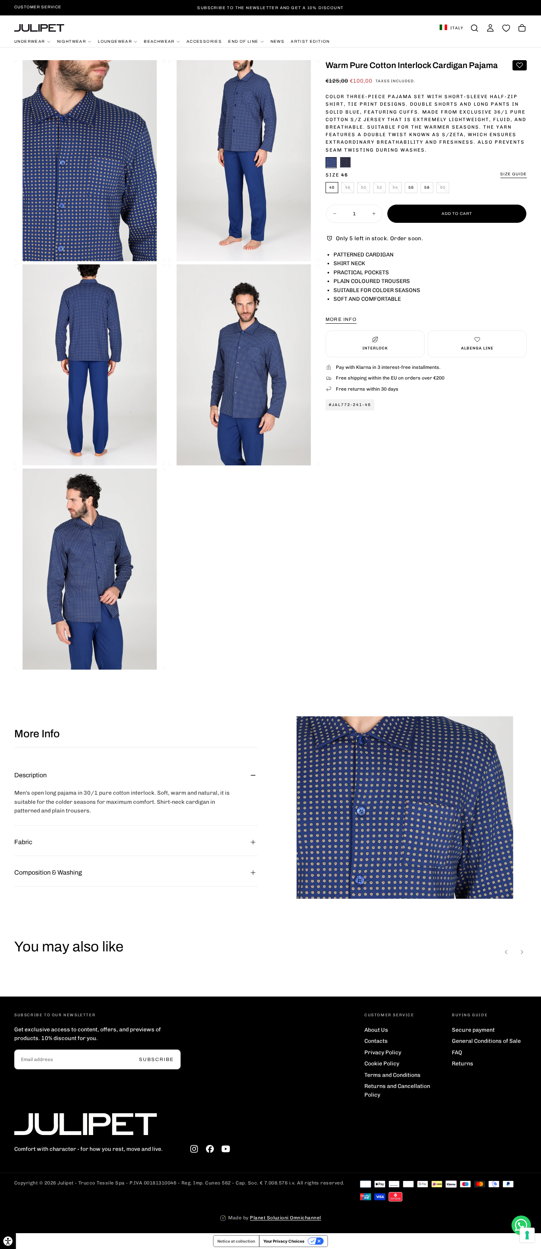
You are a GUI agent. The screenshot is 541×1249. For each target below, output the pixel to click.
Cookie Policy (381, 1063)
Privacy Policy (382, 1052)
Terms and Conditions (392, 1075)
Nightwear (71, 41)
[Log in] (490, 28)
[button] (451, 28)
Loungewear (115, 41)
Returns (462, 1063)
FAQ (457, 1052)
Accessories (204, 41)
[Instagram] (194, 1149)
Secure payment (473, 1030)
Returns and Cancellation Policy (397, 1090)
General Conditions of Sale (486, 1041)
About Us (376, 1030)
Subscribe (156, 1059)
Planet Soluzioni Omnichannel (285, 1218)
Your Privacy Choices (284, 1241)
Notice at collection (236, 1241)
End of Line (243, 41)
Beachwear (159, 41)
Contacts (376, 1041)
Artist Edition (310, 41)
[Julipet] (85, 1124)
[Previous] (506, 952)
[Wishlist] (506, 28)
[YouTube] (225, 1149)
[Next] (522, 952)
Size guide (513, 173)
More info (341, 319)
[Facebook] (210, 1149)
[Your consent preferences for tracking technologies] (527, 1235)
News (277, 41)
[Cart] (522, 28)
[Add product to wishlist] (519, 65)
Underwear (29, 41)
